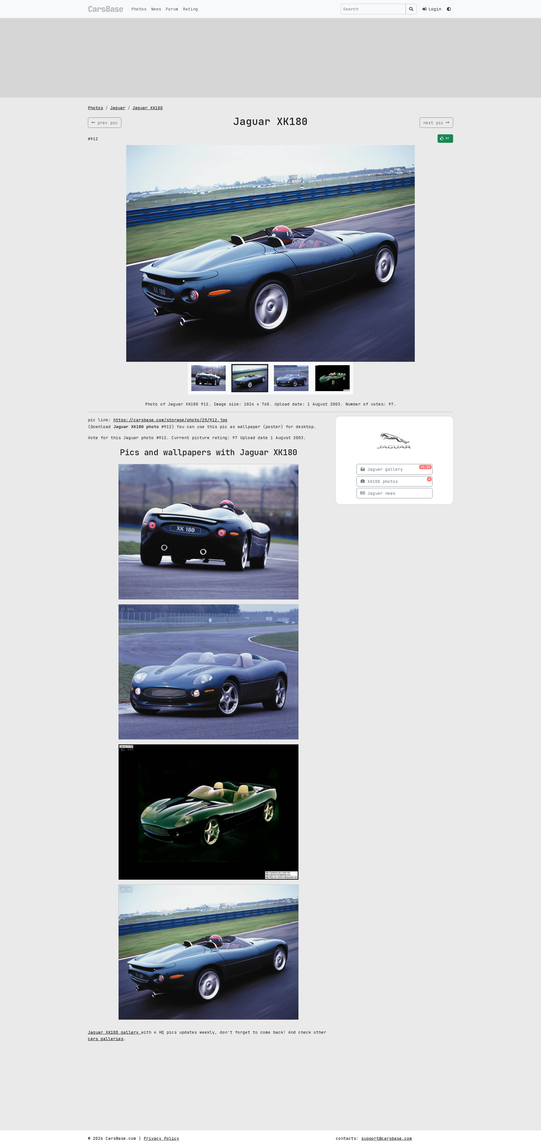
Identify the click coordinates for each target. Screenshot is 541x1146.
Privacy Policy (161, 1138)
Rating (190, 9)
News (156, 9)
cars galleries (105, 1038)
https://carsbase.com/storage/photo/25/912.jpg (170, 419)
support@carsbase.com (386, 1138)
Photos (139, 9)
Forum (172, 9)
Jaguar (117, 107)
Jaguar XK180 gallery (114, 1032)
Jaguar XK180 (147, 107)
